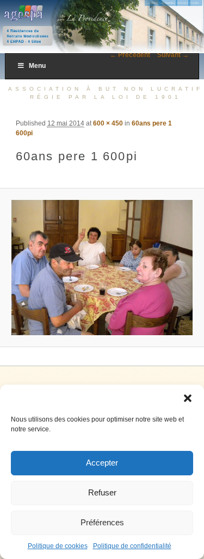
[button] (187, 398)
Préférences (102, 522)
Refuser (102, 492)
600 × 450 (108, 123)
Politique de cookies (58, 546)
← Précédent (130, 55)
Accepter (102, 462)
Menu (37, 66)
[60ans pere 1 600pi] (101, 267)
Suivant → (173, 55)
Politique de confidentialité (132, 546)
